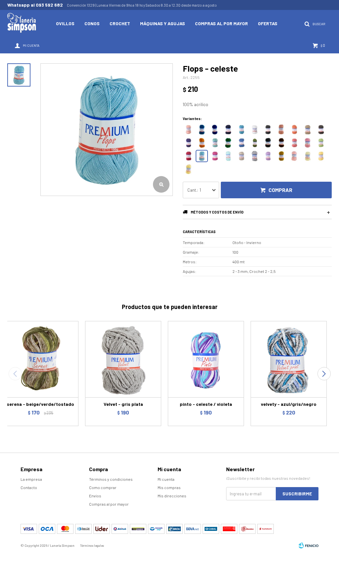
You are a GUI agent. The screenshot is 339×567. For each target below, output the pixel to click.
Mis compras (169, 487)
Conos (92, 23)
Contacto (29, 487)
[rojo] (188, 156)
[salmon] (188, 129)
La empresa (31, 479)
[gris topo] (268, 143)
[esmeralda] (255, 143)
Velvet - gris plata (123, 404)
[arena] (241, 156)
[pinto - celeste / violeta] (206, 359)
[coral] (294, 143)
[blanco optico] (255, 129)
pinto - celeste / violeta (206, 404)
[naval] (228, 129)
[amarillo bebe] (188, 169)
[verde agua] (228, 156)
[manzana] (321, 143)
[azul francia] (215, 129)
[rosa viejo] (281, 129)
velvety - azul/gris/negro (288, 404)
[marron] (321, 129)
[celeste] (202, 156)
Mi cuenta (166, 479)
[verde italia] (228, 143)
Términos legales (92, 545)
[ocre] (202, 143)
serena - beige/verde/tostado (40, 404)
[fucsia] (215, 156)
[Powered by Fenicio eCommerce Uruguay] (308, 545)
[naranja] (294, 129)
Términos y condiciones (111, 479)
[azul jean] (202, 129)
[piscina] (215, 143)
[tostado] (281, 143)
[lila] (268, 156)
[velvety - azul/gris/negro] (289, 359)
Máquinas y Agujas (162, 23)
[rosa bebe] (294, 156)
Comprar (280, 190)
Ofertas (267, 23)
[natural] (308, 156)
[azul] (241, 143)
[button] (323, 373)
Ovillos (65, 23)
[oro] (321, 156)
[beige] (308, 129)
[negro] (268, 129)
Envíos (95, 495)
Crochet (120, 23)
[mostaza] (281, 156)
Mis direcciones (172, 495)
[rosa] (308, 143)
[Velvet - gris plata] (123, 359)
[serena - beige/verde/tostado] (40, 359)
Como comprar (103, 487)
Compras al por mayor (221, 23)
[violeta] (188, 143)
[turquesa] (241, 129)
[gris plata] (255, 156)
